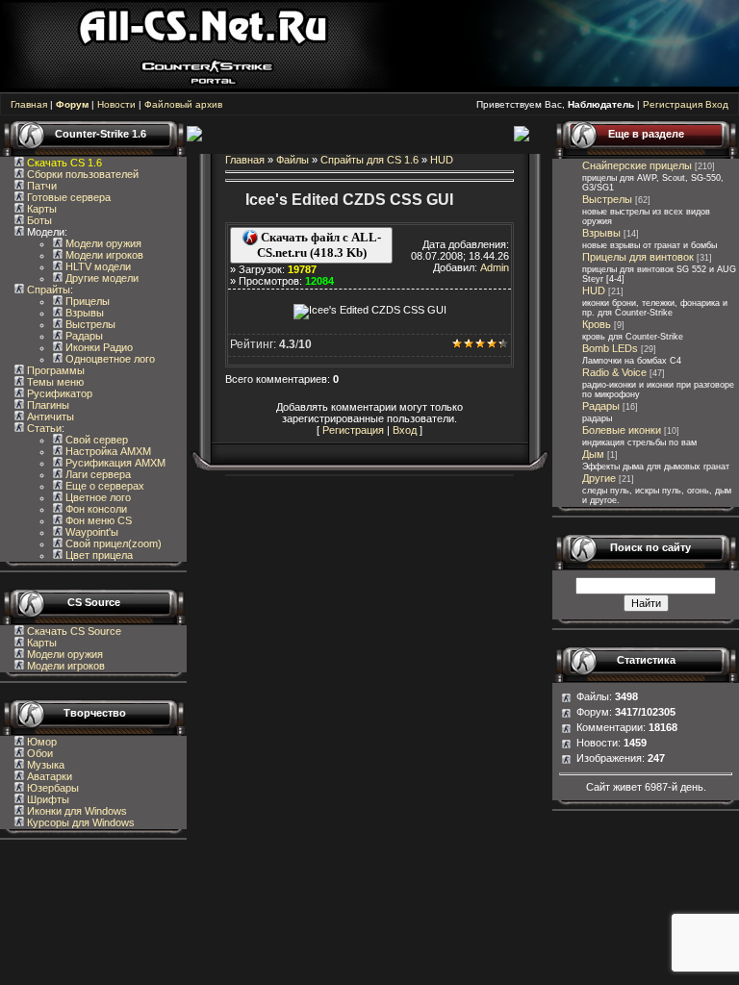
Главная (29, 104)
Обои (38, 753)
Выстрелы (89, 324)
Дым (593, 454)
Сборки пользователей (83, 174)
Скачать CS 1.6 (64, 162)
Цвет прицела (98, 555)
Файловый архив (183, 104)
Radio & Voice (614, 372)
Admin (494, 267)
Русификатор (58, 393)
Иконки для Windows (75, 811)
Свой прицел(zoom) (112, 543)
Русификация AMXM (114, 462)
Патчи (40, 185)
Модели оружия (102, 243)
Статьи (43, 428)
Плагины (46, 405)
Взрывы (83, 312)
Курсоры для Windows (79, 822)
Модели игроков (103, 255)
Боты (38, 220)
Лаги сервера (97, 474)
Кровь (596, 324)
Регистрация (672, 104)
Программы (54, 370)
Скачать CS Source (74, 631)
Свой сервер (95, 439)
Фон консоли (95, 509)
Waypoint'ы (90, 532)
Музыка (44, 764)
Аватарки (48, 776)
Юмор (40, 741)
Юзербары (51, 788)
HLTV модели (97, 266)
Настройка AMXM (107, 451)
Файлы (292, 159)
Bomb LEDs (610, 348)
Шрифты (46, 799)
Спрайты (47, 289)
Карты (40, 209)
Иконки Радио (98, 347)
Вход (716, 104)
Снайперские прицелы (637, 165)
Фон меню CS (97, 520)
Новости (116, 104)
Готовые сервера (67, 197)
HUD (441, 159)
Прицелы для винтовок (638, 257)
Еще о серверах (103, 486)
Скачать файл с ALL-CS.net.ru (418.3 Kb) (319, 245)
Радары (83, 335)
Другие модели (101, 278)
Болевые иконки (621, 430)
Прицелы (86, 301)
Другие (599, 478)
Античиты (49, 416)
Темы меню (54, 382)
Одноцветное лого (109, 359)
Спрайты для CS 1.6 (369, 159)
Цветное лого (97, 497)
